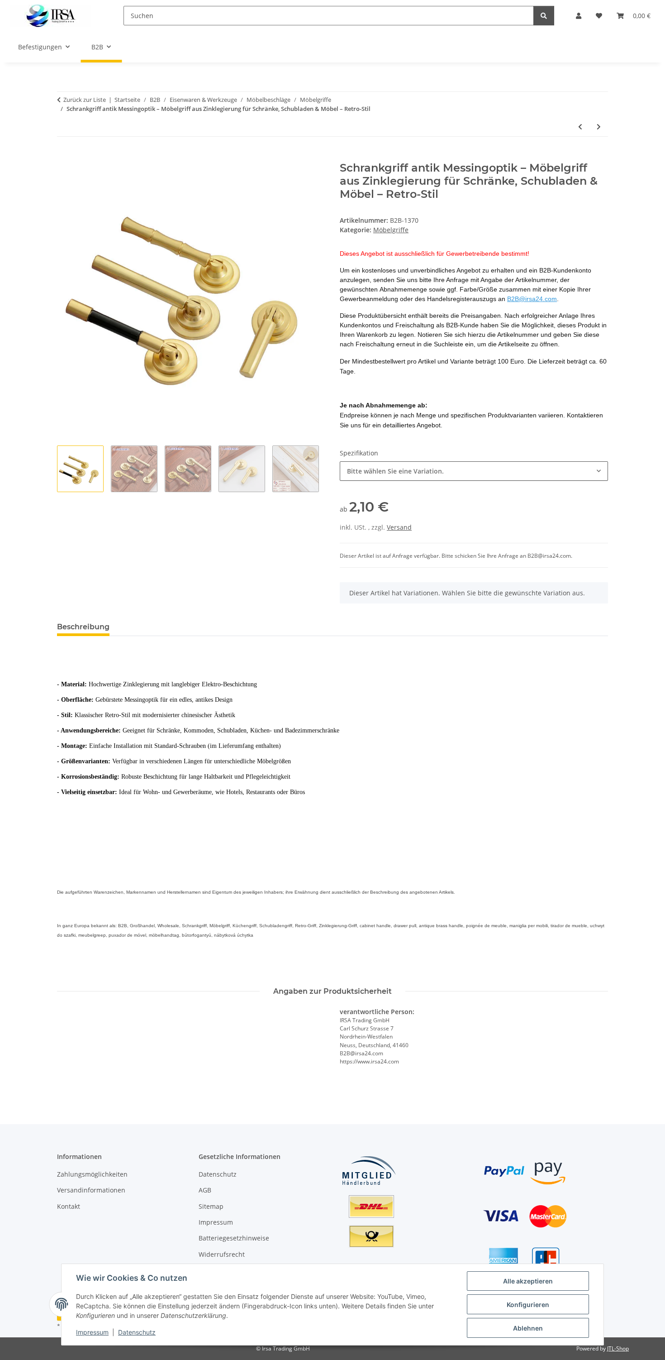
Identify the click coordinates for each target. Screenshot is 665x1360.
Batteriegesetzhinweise (234, 1238)
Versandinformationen (91, 1190)
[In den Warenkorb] (64, 157)
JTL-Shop (618, 1348)
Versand (399, 527)
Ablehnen (528, 1328)
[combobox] (474, 471)
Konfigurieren (528, 1304)
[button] (579, 15)
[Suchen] (543, 15)
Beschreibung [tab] (83, 627)
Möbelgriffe (390, 229)
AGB (205, 1190)
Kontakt (68, 1206)
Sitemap (211, 1206)
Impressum (92, 1332)
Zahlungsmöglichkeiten (92, 1174)
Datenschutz (137, 1332)
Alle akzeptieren (528, 1281)
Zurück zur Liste (84, 100)
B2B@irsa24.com (532, 298)
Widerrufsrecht (222, 1254)
